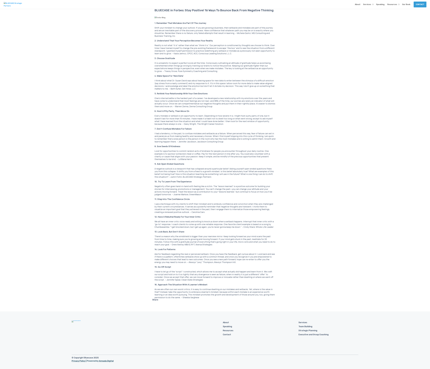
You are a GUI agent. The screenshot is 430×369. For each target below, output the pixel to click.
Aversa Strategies (204, 244)
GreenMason (195, 194)
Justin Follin (176, 176)
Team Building (305, 326)
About (357, 4)
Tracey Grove (170, 71)
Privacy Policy (78, 361)
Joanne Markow (180, 194)
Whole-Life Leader (265, 227)
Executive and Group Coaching (314, 334)
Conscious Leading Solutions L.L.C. (215, 53)
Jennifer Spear (174, 279)
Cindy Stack (249, 227)
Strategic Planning (308, 330)
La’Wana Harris (185, 159)
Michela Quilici (244, 33)
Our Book (406, 4)
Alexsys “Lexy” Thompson (201, 262)
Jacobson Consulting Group (210, 141)
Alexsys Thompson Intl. (225, 262)
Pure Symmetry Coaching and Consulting (197, 71)
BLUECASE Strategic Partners (197, 176)
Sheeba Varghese (191, 297)
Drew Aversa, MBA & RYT (183, 244)
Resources (392, 4)
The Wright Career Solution (210, 124)
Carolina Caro (198, 212)
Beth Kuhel (176, 88)
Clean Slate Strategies (192, 279)
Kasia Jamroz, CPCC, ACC (186, 53)
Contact (420, 4)
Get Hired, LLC (189, 88)
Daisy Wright (190, 124)
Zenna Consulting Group (200, 106)
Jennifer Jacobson (187, 141)
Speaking (380, 4)
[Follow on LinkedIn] (356, 358)
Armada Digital (106, 361)
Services (367, 4)
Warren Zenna (181, 106)
